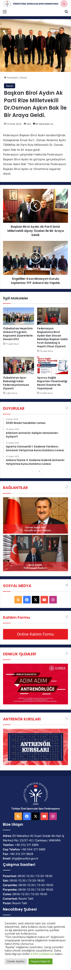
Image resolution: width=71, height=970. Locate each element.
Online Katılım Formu (35, 634)
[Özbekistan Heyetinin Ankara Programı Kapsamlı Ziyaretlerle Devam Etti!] (18, 316)
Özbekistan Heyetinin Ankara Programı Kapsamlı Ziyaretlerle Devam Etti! (18, 334)
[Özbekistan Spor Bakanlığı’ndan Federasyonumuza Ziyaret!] (18, 365)
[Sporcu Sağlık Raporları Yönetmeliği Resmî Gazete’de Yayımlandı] (52, 365)
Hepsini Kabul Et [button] (40, 961)
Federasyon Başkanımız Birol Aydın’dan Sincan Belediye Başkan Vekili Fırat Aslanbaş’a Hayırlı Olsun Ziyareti (52, 337)
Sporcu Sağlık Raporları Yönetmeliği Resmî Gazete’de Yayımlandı (52, 383)
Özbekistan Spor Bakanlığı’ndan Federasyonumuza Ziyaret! (16, 383)
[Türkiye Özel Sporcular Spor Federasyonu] (35, 4)
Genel (23, 77)
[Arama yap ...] (66, 11)
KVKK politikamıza (42, 954)
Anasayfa (12, 77)
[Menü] (5, 11)
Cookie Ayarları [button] (15, 961)
